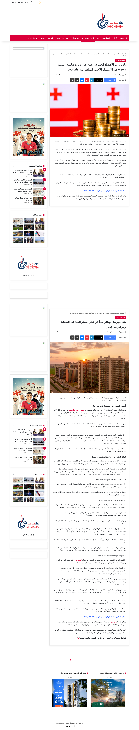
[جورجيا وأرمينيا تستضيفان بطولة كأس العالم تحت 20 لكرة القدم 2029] (18, 227)
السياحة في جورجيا (103, 38)
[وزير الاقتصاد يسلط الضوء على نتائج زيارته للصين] (29, 240)
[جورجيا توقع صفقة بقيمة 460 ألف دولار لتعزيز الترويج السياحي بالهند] (18, 233)
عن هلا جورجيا (32, 38)
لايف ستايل (75, 38)
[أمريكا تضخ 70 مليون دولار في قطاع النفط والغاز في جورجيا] (38, 183)
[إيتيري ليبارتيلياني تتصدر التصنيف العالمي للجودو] (29, 233)
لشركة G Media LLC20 (62, 723)
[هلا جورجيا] (111, 20)
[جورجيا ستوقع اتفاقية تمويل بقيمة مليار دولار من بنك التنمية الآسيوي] (38, 173)
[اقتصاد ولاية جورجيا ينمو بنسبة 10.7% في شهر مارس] (38, 192)
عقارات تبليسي (108, 677)
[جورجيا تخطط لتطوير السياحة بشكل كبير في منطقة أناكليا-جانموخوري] (39, 240)
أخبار (115, 38)
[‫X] (31, 275)
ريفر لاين (69, 677)
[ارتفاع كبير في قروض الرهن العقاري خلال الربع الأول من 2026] (18, 240)
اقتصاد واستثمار (88, 38)
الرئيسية (123, 38)
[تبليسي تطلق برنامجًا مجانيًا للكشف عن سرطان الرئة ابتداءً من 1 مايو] (39, 233)
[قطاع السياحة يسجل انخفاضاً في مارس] (38, 201)
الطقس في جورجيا (46, 38)
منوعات (65, 38)
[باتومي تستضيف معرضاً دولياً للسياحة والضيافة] (29, 227)
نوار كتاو (122, 74)
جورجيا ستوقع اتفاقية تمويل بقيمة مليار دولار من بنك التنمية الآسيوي (22, 172)
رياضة (58, 38)
